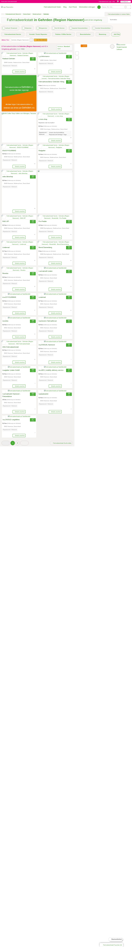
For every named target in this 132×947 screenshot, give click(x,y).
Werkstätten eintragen (87, 7)
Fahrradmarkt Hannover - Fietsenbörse (11, 395)
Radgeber (42, 151)
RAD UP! (5, 221)
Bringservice (43, 28)
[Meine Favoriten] (99, 7)
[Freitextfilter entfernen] (125, 7)
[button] (6, 443)
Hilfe (113, 1)
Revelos (5, 273)
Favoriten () (112, 945)
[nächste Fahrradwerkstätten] (24, 443)
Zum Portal (73, 7)
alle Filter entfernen (41, 40)
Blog (64, 7)
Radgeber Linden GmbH (11, 370)
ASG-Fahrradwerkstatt (10, 347)
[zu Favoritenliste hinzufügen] (4, 54)
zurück (84, 45)
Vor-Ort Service (59, 28)
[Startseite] (2, 14)
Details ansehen (20, 71)
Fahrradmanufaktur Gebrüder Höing (51, 82)
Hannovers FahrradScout (48, 321)
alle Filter (116, 34)
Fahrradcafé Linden (45, 271)
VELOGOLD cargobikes (11, 420)
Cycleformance (44, 56)
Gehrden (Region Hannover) (20, 40)
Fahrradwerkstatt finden (52, 7)
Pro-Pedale (43, 221)
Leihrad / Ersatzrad (11, 28)
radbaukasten (43, 394)
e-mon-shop (43, 119)
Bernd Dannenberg (45, 247)
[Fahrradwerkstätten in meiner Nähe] (77, 57)
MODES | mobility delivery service (51, 370)
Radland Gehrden (8, 59)
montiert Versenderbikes (102, 28)
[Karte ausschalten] (112, 46)
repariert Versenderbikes (79, 28)
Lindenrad (5, 247)
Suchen (129, 7)
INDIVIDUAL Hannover (47, 345)
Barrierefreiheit (116, 939)
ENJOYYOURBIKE (9, 151)
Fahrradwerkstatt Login (105, 1)
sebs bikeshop (7, 176)
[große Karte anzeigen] (76, 53)
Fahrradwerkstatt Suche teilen (62, 443)
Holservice (28, 28)
